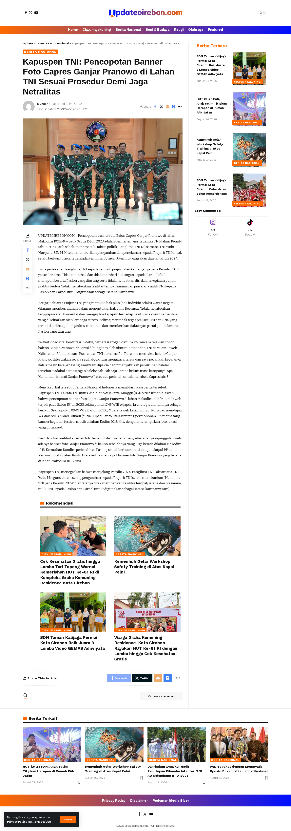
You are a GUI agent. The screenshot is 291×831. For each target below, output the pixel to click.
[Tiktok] (250, 228)
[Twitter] (30, 12)
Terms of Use (42, 821)
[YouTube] (36, 12)
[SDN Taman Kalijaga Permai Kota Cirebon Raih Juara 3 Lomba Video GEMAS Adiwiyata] (73, 612)
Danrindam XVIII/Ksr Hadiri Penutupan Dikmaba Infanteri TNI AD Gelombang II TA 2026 (174, 771)
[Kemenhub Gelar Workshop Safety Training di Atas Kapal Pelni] (147, 536)
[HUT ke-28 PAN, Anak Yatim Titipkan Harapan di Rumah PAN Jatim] (249, 109)
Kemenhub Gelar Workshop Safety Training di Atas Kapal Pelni (144, 567)
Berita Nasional (40, 51)
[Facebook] (26, 12)
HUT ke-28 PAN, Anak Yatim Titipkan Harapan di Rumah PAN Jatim (48, 771)
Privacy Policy (17, 821)
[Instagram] (213, 228)
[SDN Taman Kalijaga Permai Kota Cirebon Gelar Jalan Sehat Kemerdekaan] (249, 190)
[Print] (173, 106)
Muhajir (42, 104)
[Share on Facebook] (155, 106)
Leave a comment (164, 696)
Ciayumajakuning (56, 554)
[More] (180, 106)
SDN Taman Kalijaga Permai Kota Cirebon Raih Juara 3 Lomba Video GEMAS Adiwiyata (72, 643)
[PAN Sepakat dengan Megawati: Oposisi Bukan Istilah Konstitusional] (239, 744)
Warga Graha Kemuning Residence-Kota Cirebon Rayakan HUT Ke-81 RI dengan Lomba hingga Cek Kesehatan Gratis (145, 648)
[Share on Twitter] (161, 106)
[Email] (167, 106)
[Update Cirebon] (145, 13)
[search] (253, 13)
